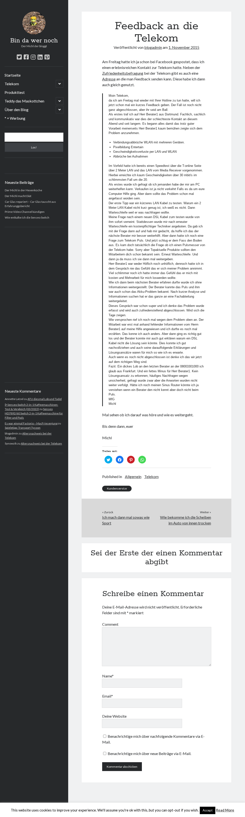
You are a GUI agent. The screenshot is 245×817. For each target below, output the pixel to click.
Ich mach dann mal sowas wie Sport (126, 520)
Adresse (109, 79)
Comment (110, 624)
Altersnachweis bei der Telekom (41, 443)
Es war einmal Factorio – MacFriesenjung (31, 423)
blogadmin (153, 47)
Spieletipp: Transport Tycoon (22, 427)
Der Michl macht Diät (18, 196)
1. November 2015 (183, 47)
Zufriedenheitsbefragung (122, 73)
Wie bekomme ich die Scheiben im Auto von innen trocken (185, 520)
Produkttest (15, 92)
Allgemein (133, 476)
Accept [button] (207, 810)
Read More (225, 810)
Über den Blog (16, 109)
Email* (107, 696)
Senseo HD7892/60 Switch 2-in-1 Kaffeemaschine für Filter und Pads (34, 413)
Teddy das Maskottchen (24, 101)
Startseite (13, 75)
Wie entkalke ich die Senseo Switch (27, 217)
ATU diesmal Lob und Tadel (45, 399)
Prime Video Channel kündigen (25, 212)
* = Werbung (15, 118)
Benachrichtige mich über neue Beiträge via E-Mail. (149, 753)
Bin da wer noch (34, 41)
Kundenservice (117, 488)
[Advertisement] (34, 305)
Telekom (12, 83)
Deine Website (114, 716)
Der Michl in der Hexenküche (23, 190)
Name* (108, 676)
